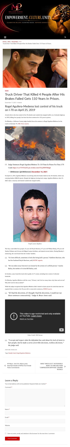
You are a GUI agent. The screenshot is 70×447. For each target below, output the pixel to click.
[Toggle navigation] (5, 37)
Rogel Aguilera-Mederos (23, 353)
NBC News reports (23, 123)
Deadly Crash (12, 353)
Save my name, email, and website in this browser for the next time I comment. (31, 433)
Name (7, 409)
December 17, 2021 (10, 102)
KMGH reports (47, 289)
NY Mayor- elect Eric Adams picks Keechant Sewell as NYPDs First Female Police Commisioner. (19, 365)
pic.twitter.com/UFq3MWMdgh (39, 168)
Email (7, 417)
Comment (8, 387)
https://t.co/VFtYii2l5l (20, 168)
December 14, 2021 (39, 172)
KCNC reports (37, 260)
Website (7, 425)
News (7, 91)
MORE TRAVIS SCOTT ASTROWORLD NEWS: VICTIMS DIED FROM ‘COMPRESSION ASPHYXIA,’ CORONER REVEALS (51, 366)
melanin (19, 102)
